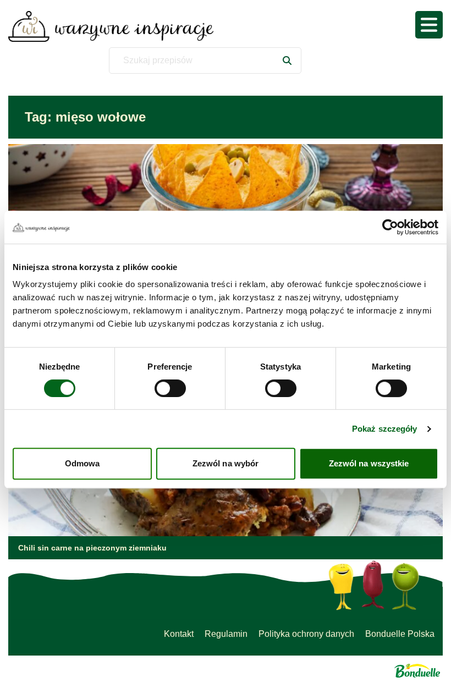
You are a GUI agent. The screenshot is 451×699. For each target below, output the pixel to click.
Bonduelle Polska (400, 634)
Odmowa (82, 463)
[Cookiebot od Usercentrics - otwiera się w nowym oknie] (390, 227)
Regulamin (226, 634)
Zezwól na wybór (226, 463)
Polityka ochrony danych (306, 634)
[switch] (170, 388)
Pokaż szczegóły (384, 428)
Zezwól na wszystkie (369, 463)
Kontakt (179, 634)
